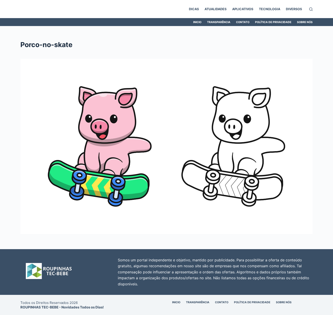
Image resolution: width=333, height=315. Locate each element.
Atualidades (216, 9)
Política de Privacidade (273, 22)
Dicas (194, 9)
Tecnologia (269, 9)
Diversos (294, 9)
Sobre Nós (305, 22)
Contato (242, 22)
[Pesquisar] (311, 9)
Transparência (218, 22)
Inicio (197, 22)
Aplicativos (242, 9)
